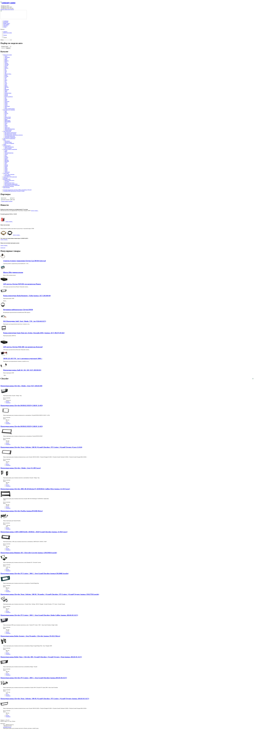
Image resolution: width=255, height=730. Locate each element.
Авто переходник (7, 131)
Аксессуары (6, 173)
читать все (3, 247)
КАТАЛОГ (5, 22)
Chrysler (5, 35)
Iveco (6, 77)
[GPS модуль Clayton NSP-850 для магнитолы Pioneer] (4, 281)
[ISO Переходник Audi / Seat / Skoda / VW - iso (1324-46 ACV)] (4, 318)
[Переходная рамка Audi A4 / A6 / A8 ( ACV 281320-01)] (4, 367)
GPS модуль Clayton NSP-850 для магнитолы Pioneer (22, 284)
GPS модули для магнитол (9, 138)
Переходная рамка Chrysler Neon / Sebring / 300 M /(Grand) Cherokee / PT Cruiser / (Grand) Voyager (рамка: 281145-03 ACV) (45, 698)
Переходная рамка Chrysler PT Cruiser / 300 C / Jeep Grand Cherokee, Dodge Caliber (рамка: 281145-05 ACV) (39, 615)
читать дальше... (34, 210)
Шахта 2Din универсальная (13, 272)
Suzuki (6, 103)
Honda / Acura (8, 117)
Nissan (6, 90)
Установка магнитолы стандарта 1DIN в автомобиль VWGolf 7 (17, 189)
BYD (6, 62)
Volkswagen (7, 106)
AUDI (6, 58)
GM (5, 72)
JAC (5, 78)
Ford (6, 70)
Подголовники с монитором (11, 184)
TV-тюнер (7, 181)
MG (5, 88)
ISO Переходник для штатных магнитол (14, 134)
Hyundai (6, 76)
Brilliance (7, 60)
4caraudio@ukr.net (7, 727)
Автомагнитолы (7, 145)
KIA (5, 81)
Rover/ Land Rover (9, 96)
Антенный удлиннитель (10, 137)
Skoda (6, 99)
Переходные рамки (7, 32)
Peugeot (6, 164)
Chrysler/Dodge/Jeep (9, 152)
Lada (6, 82)
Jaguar (6, 79)
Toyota (6, 105)
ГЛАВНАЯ (5, 21)
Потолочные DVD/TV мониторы (12, 185)
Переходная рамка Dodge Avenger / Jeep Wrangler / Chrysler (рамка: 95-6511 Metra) (30, 636)
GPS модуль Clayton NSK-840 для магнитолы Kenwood (22, 347)
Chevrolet (7, 64)
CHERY (6, 63)
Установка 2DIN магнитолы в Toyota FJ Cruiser (13, 191)
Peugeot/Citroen (8, 93)
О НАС (5, 27)
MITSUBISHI (8, 121)
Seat (5, 97)
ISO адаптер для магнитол (10, 132)
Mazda (6, 85)
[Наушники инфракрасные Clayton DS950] (3, 306)
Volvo (6, 107)
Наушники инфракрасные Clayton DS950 (18, 309)
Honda (6, 75)
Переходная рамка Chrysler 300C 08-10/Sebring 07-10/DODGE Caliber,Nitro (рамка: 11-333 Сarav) (35, 489)
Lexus (6, 83)
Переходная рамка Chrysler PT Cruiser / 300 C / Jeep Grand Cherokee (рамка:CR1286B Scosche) (34, 573)
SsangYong (7, 101)
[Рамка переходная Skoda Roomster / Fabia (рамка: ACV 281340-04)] (4, 292)
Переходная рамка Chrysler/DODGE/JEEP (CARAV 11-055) (22, 405)
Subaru (6, 102)
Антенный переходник (10, 136)
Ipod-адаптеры (6, 187)
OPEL (6, 91)
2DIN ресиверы (8, 148)
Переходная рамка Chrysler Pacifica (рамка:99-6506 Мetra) (22, 511)
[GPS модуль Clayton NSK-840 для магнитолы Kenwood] (4, 344)
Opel (6, 124)
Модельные (7, 140)
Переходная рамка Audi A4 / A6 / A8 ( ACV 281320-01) (22, 370)
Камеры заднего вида (9, 180)
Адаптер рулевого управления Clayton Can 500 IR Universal (24, 261)
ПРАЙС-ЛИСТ (6, 23)
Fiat (5, 69)
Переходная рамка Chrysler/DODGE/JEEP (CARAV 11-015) (22, 426)
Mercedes (7, 87)
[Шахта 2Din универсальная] (3, 269)
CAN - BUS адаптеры (9, 174)
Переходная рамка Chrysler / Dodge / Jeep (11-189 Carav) (21, 468)
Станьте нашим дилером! (6, 201)
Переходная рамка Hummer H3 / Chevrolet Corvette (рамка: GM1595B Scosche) (29, 553)
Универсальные (8, 130)
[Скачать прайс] (252, 378)
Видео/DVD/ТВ (6, 179)
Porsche (6, 94)
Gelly (6, 71)
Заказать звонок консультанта (7, 9)
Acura (6, 56)
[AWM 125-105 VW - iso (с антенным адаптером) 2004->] (5, 355)
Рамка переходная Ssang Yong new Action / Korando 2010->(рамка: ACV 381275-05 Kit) (33, 333)
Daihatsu (6, 68)
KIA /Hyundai (8, 118)
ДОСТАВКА (6, 24)
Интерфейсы (7, 175)
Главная (5, 31)
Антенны (5, 178)
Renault (6, 95)
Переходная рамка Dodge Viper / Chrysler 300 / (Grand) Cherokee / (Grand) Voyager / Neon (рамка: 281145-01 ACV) (41, 657)
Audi (6, 111)
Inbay (4, 139)
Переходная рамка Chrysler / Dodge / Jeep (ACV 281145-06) (21, 386)
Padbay (4, 144)
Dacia (6, 66)
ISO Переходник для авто (10, 133)
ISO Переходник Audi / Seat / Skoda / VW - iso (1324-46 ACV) (24, 321)
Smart (6, 100)
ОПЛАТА (5, 25)
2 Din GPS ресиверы (9, 146)
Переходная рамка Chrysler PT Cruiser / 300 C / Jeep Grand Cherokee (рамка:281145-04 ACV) (34, 678)
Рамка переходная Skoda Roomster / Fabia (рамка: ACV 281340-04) (27, 295)
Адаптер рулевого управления (10, 149)
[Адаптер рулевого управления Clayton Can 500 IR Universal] (3, 257)
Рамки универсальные (10, 108)
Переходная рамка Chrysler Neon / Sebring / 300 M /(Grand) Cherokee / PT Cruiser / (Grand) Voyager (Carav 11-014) (41, 447)
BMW (6, 59)
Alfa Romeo (7, 57)
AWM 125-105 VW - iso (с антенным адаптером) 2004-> (22, 358)
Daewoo (6, 113)
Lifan (6, 84)
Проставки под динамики (9, 109)
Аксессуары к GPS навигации (10, 176)
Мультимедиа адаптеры (8, 186)
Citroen (6, 154)
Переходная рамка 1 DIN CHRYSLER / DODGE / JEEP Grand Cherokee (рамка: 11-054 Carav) (34, 532)
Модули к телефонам (9, 143)
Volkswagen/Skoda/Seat (10, 129)
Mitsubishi (7, 89)
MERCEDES (7, 120)
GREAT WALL (8, 73)
